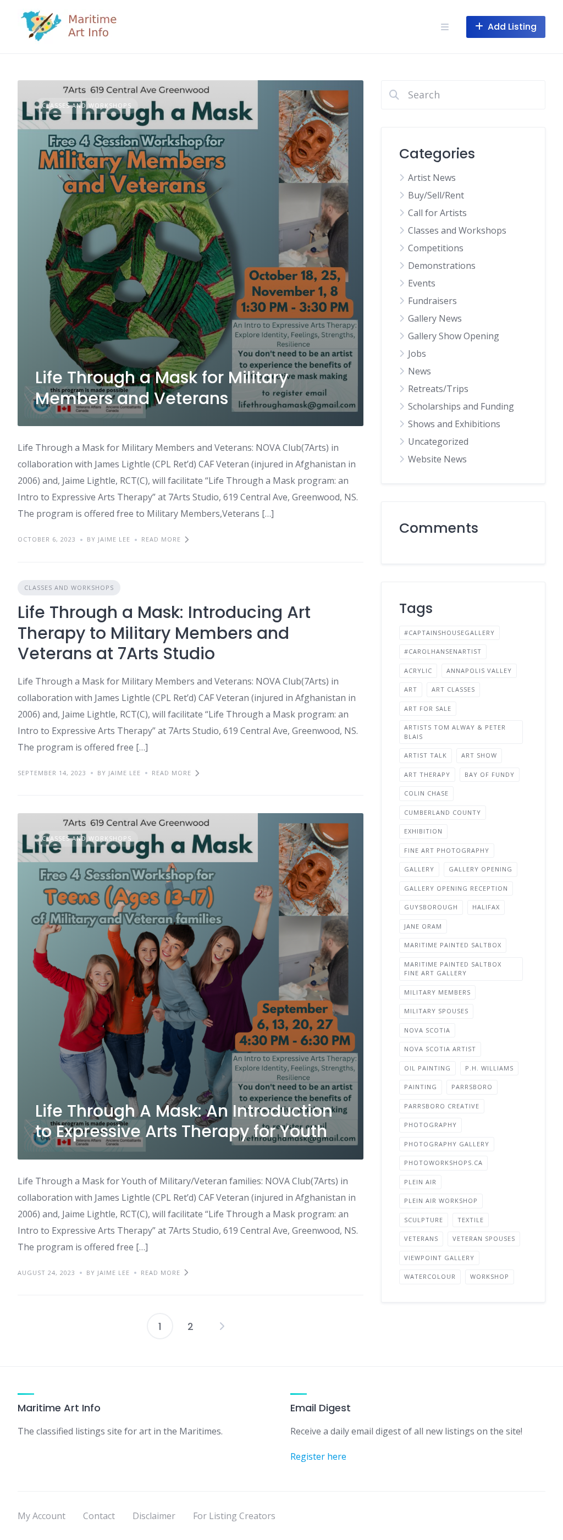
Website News (437, 459)
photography (430, 1124)
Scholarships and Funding (461, 406)
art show (479, 755)
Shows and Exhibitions (454, 424)
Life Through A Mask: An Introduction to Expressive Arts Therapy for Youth (184, 1121)
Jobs (417, 353)
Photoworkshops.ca (443, 1162)
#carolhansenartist (443, 651)
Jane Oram (423, 926)
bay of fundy (490, 774)
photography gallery (446, 1144)
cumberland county (442, 812)
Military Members (437, 992)
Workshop (489, 1276)
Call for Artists (437, 213)
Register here (318, 1456)
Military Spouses (436, 1011)
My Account (41, 1516)
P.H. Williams (489, 1068)
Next (221, 1326)
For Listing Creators (234, 1516)
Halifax (486, 907)
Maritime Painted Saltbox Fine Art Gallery (452, 969)
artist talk (425, 755)
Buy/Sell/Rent (436, 195)
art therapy (427, 774)
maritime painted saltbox (452, 945)
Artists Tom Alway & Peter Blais (455, 732)
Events (421, 283)
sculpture (423, 1220)
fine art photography (446, 850)
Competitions (435, 248)
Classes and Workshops (86, 105)
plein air (420, 1182)
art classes (453, 689)
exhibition (423, 831)
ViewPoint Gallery (439, 1258)
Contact (99, 1516)
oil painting (427, 1068)
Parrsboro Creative (441, 1106)
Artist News (432, 178)
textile (470, 1220)
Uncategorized (438, 441)
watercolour (430, 1276)
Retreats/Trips (438, 389)
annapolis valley (479, 670)
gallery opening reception (456, 888)
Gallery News (435, 318)
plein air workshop (441, 1200)
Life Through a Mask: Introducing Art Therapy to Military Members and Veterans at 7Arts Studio (164, 632)
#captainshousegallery (449, 632)
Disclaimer (154, 1516)
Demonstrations (442, 266)
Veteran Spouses (483, 1238)
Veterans (421, 1238)
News (419, 371)
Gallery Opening (480, 869)
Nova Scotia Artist (440, 1049)
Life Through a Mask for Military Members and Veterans (161, 388)
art (410, 689)
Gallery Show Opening (453, 336)
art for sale (427, 708)
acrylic (418, 670)
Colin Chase (426, 793)
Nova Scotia (427, 1030)
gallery (419, 869)
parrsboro (472, 1087)
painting (420, 1087)
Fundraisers (432, 301)
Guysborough (431, 907)
